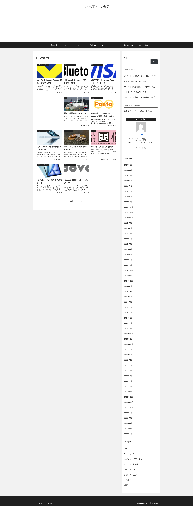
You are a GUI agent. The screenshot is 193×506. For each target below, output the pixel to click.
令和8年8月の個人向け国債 (135, 81)
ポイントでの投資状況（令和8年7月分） (140, 76)
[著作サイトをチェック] (136, 148)
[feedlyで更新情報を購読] (142, 148)
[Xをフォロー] (139, 148)
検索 (125, 58)
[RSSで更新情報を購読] (145, 148)
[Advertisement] (96, 27)
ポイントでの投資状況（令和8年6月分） (140, 87)
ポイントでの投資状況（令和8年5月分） (140, 97)
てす (141, 135)
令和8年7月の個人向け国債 (135, 92)
